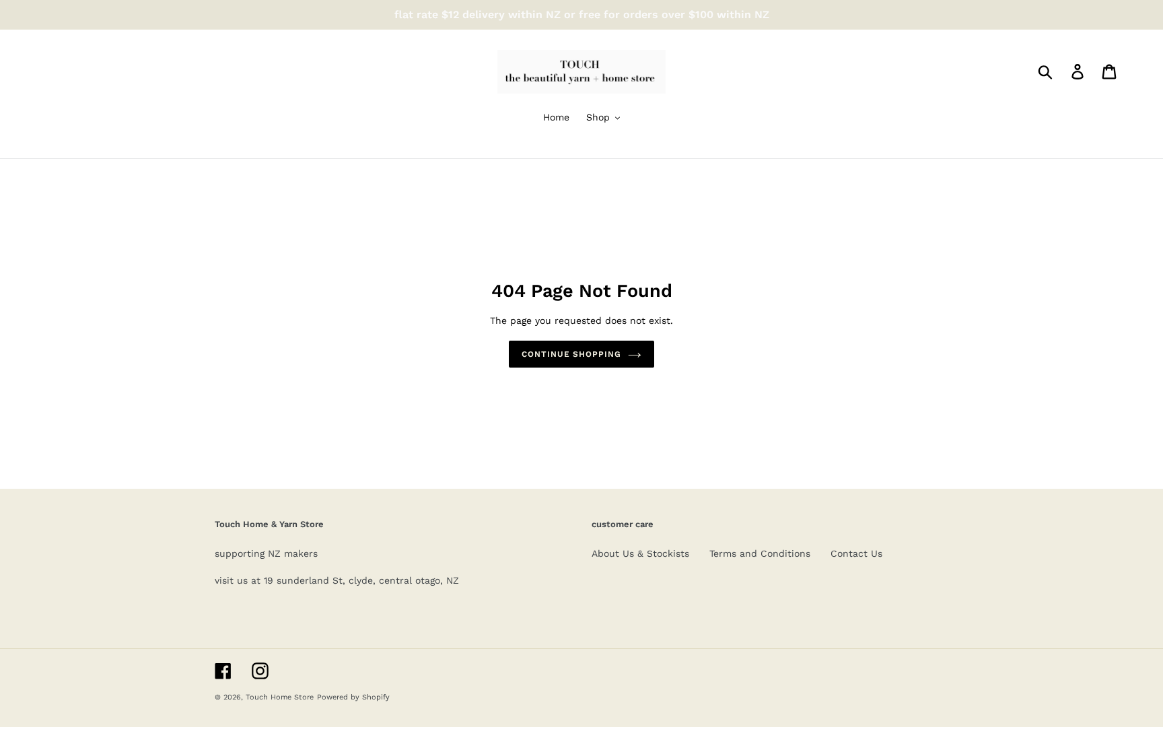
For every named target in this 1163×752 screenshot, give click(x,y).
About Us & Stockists (640, 553)
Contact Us (856, 553)
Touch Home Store (280, 697)
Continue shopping (571, 354)
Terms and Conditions (759, 553)
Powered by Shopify (353, 697)
